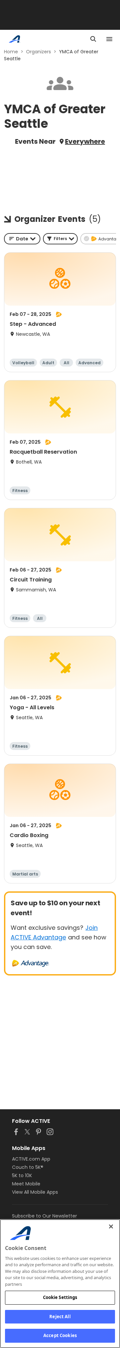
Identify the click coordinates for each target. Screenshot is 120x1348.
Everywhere (85, 141)
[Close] (111, 1226)
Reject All (59, 1317)
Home (11, 51)
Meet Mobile (26, 1183)
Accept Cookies (60, 1335)
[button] (60, 238)
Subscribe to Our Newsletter (44, 1216)
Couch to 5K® (27, 1167)
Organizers (38, 51)
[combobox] (22, 238)
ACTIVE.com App (31, 1159)
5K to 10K (22, 1175)
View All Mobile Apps (35, 1192)
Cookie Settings (60, 1297)
